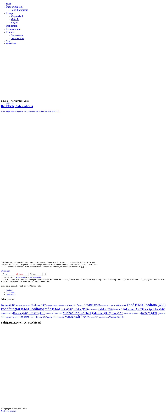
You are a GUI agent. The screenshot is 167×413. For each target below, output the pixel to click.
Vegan (61, 317)
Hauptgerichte (29, 111)
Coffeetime (61, 305)
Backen (8, 305)
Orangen (127, 313)
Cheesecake (51, 305)
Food (135, 305)
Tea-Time (27, 316)
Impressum (10, 292)
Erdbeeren (104, 305)
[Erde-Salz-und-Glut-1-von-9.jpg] (62, 258)
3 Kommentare (20, 277)
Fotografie (19, 111)
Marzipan (50, 313)
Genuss (134, 309)
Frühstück (93, 309)
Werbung (55, 111)
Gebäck (105, 309)
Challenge (38, 305)
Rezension (40, 111)
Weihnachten (104, 317)
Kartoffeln (7, 313)
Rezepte (48, 111)
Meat (58, 313)
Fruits (67, 309)
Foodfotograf (15, 309)
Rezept (150, 313)
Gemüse (119, 309)
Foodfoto (155, 305)
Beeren (20, 305)
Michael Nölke (35, 277)
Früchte (80, 309)
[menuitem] (86, 3)
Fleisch (121, 305)
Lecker (36, 313)
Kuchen (20, 313)
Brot (27, 305)
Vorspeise (93, 317)
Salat (9, 317)
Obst (117, 313)
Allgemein (10, 111)
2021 (3, 111)
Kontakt (9, 290)
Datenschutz (10, 294)
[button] (8, 274)
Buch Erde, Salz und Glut (17, 106)
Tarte (15, 317)
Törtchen (41, 317)
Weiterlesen (5, 271)
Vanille (51, 317)
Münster (102, 313)
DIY (94, 305)
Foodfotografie (44, 309)
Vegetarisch (76, 316)
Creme (71, 305)
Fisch (113, 305)
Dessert (83, 305)
